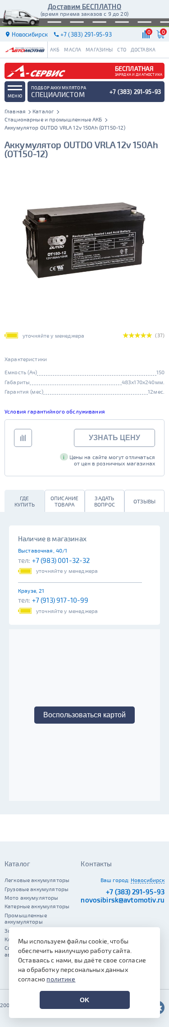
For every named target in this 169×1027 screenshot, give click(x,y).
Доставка (143, 49)
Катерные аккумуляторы (37, 906)
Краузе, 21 (31, 590)
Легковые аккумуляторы (37, 880)
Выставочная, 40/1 (43, 550)
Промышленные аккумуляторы (26, 918)
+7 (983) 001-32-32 (61, 560)
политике (60, 979)
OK (84, 1000)
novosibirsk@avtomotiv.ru (122, 900)
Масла (72, 49)
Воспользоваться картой (84, 715)
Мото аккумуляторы (32, 897)
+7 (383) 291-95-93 (135, 892)
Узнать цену (114, 437)
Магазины (99, 49)
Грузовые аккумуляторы (37, 889)
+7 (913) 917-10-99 (60, 600)
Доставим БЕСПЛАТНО (84, 6)
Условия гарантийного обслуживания (55, 411)
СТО (121, 49)
